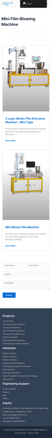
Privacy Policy (20, 433)
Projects (6, 392)
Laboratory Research (11, 373)
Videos (5, 398)
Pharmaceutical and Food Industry (17, 366)
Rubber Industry (9, 353)
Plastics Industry (9, 356)
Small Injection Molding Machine (16, 343)
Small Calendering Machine (14, 340)
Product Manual (9, 389)
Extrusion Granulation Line (14, 334)
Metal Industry (9, 369)
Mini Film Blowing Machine (14, 331)
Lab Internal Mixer (10, 337)
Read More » (10, 141)
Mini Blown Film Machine (22, 227)
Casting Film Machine (11, 327)
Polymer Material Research (14, 363)
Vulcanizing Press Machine (14, 324)
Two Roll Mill (8, 321)
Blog (4, 395)
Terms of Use (33, 433)
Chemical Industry (10, 360)
